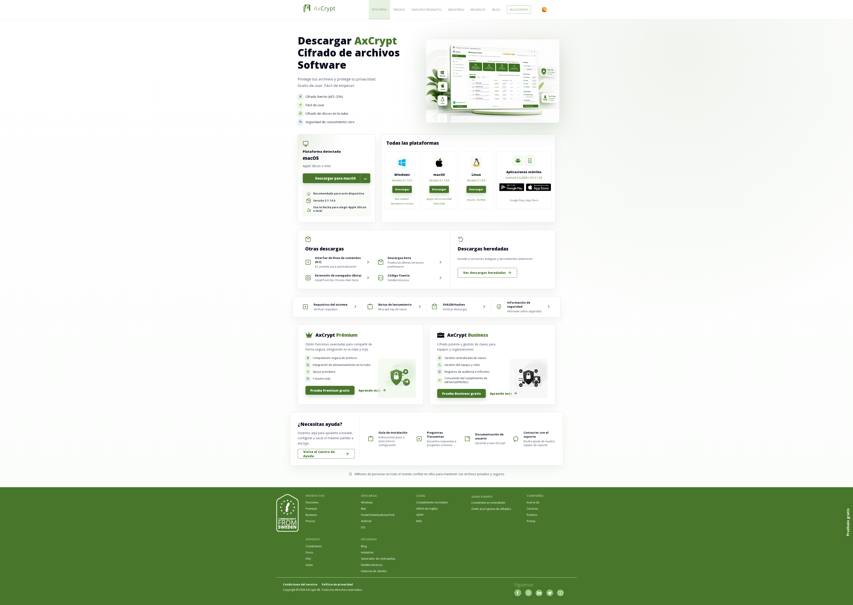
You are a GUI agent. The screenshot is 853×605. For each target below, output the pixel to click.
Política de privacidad (337, 584)
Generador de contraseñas (378, 559)
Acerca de (533, 502)
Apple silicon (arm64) (439, 198)
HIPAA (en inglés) (426, 509)
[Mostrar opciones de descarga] (365, 178)
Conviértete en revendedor (488, 503)
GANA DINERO (481, 497)
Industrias (456, 10)
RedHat (481, 199)
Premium (311, 509)
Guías (309, 565)
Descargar (402, 189)
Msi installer (402, 198)
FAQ (308, 559)
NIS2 (419, 521)
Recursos (478, 10)
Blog (496, 10)
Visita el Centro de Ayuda (319, 454)
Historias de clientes (374, 571)
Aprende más (370, 390)
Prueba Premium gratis (330, 390)
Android (366, 521)
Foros (309, 552)
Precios (399, 10)
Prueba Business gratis (461, 393)
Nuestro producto (426, 10)
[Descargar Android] (511, 187)
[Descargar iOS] (538, 187)
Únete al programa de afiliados (491, 509)
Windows (367, 502)
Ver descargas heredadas (484, 272)
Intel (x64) (439, 203)
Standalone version (402, 203)
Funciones (312, 502)
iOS (363, 527)
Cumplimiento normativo (432, 502)
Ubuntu (471, 199)
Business (311, 515)
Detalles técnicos (371, 565)
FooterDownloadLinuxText (377, 515)
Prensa (531, 521)
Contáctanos (314, 546)
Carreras (532, 509)
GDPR (419, 515)
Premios (532, 515)
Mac (363, 509)
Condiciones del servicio (300, 584)
